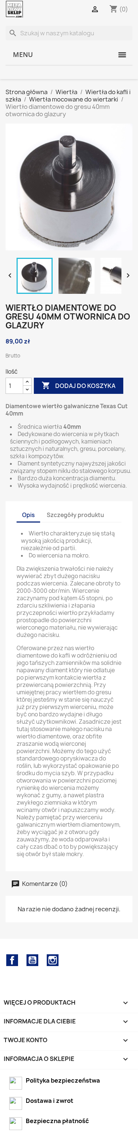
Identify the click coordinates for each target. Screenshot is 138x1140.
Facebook (12, 960)
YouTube (32, 960)
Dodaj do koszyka (79, 385)
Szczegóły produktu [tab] (75, 515)
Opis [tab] (28, 515)
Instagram (53, 960)
